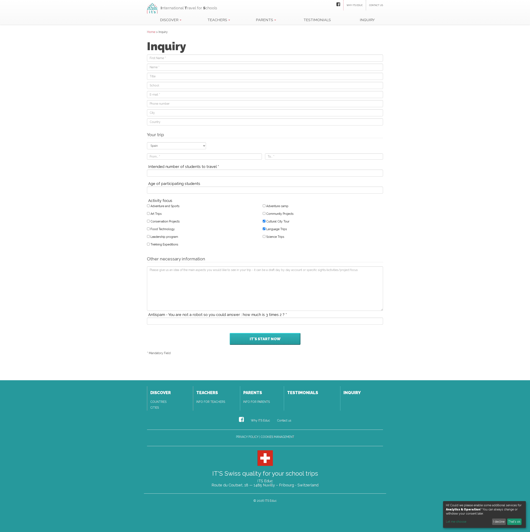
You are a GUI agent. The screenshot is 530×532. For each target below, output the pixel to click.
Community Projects (280, 213)
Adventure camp (277, 206)
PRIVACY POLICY (247, 436)
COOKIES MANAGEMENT (277, 436)
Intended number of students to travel (183, 167)
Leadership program (164, 236)
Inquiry (367, 20)
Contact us (376, 5)
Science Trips (275, 236)
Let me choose (456, 521)
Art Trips (156, 213)
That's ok (514, 521)
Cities (154, 407)
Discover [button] (169, 20)
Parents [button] (265, 20)
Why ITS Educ (355, 5)
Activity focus (160, 201)
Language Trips (276, 229)
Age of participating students (174, 184)
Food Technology (163, 229)
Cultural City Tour (277, 221)
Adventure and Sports (165, 206)
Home (151, 32)
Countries (158, 401)
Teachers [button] (217, 20)
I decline (499, 521)
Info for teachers (210, 401)
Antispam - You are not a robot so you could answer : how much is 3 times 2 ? (217, 315)
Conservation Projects (165, 221)
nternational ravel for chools (189, 8)
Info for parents (256, 401)
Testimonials (317, 20)
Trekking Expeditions (164, 244)
